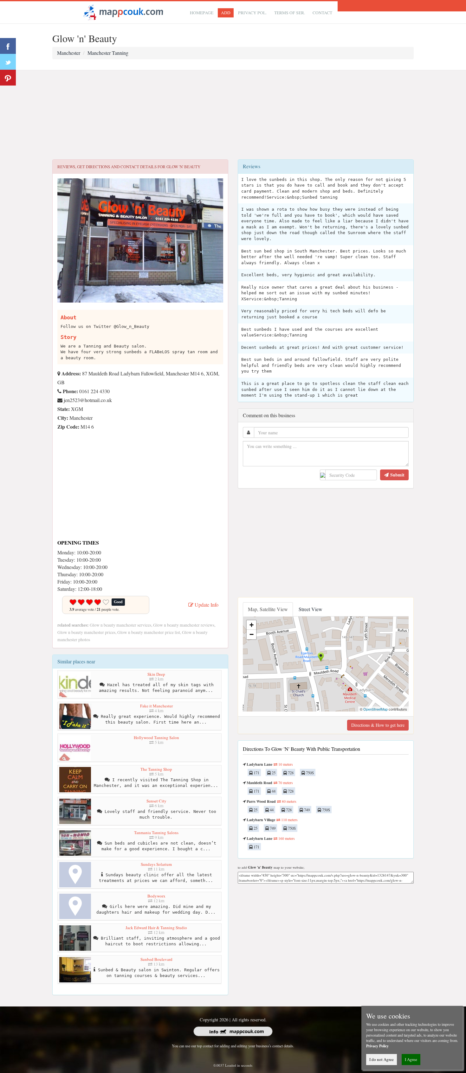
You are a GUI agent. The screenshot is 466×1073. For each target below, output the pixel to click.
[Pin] (8, 78)
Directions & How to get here (378, 725)
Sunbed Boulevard (156, 959)
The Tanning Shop (156, 769)
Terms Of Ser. (289, 13)
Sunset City (156, 801)
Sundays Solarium (156, 864)
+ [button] (251, 625)
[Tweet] (8, 62)
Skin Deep (156, 674)
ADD (225, 13)
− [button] (251, 634)
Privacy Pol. (252, 13)
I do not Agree (381, 1059)
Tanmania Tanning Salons (156, 832)
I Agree (411, 1059)
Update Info (205, 604)
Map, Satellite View (268, 609)
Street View (310, 609)
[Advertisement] (233, 115)
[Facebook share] (8, 46)
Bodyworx (156, 896)
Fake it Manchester (156, 706)
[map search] (122, 11)
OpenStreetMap (375, 709)
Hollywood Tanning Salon (156, 737)
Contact (322, 13)
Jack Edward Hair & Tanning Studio (156, 927)
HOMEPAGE (201, 13)
